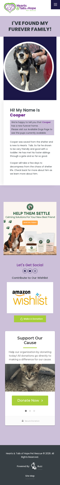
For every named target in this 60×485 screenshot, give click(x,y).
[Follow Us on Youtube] (30, 271)
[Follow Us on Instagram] (35, 271)
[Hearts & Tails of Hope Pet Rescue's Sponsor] (30, 228)
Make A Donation (33, 318)
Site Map (30, 475)
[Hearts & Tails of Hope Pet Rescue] (20, 8)
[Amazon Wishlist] (30, 297)
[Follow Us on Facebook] (24, 271)
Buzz (40, 466)
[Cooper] (29, 67)
